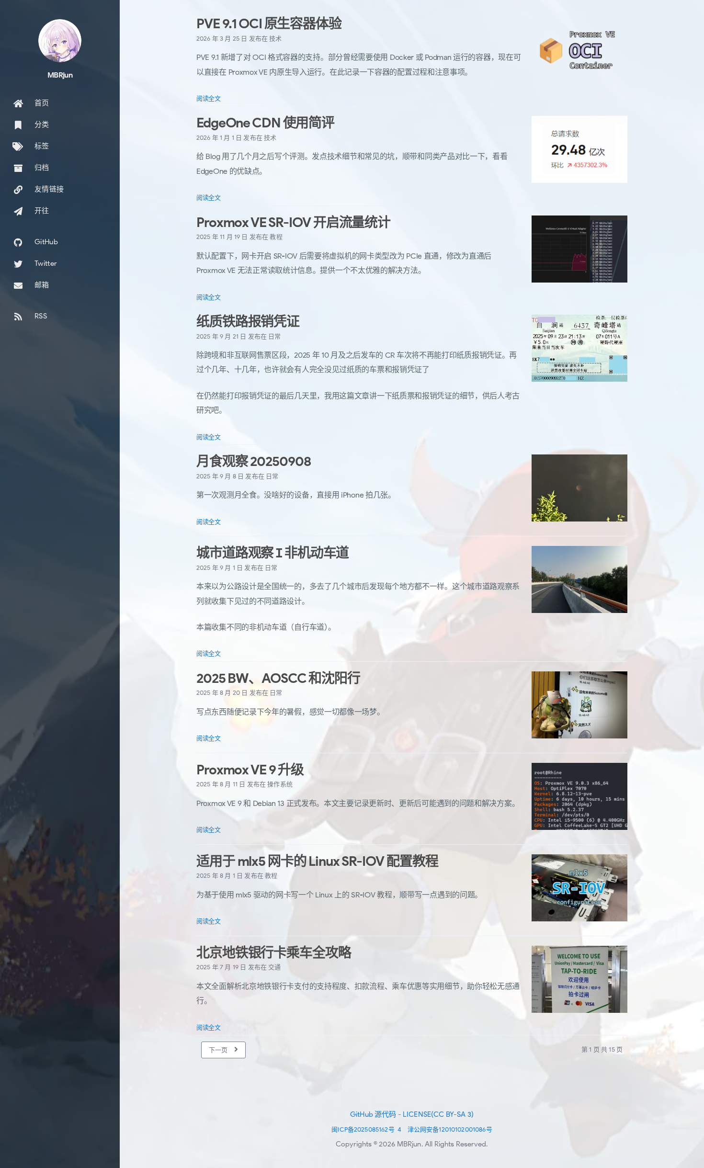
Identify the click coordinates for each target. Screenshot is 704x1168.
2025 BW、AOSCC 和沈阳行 (278, 678)
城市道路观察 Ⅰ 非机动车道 (272, 552)
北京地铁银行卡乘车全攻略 (273, 952)
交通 (274, 967)
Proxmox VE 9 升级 (250, 769)
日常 (274, 336)
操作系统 (280, 784)
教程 (276, 237)
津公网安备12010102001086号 (450, 1129)
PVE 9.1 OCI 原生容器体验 (268, 23)
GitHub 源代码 (373, 1114)
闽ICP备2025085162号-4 (366, 1129)
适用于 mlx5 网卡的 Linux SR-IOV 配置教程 (317, 861)
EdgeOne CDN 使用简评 (265, 122)
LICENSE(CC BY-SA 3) (438, 1114)
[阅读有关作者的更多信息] (60, 40)
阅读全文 (208, 98)
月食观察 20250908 (253, 461)
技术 (275, 38)
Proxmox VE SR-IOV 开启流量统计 (293, 222)
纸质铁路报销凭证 (247, 321)
